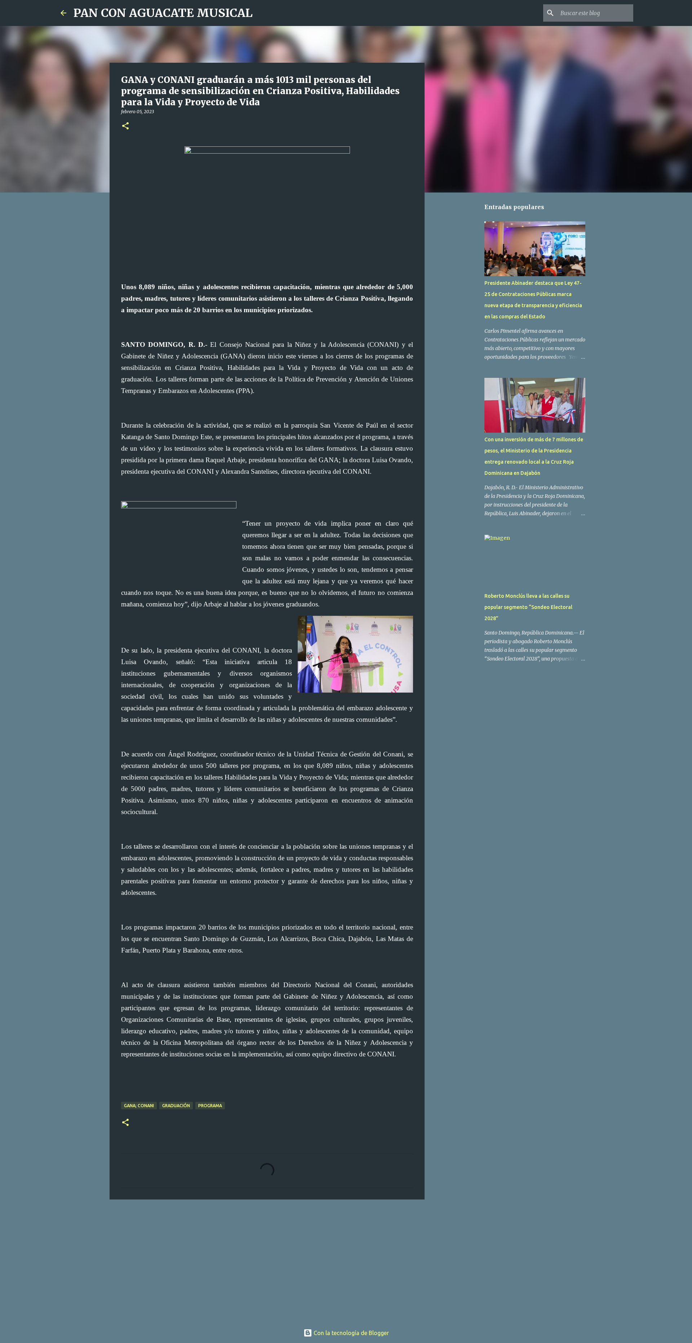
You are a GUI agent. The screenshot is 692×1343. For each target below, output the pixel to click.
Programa (210, 1105)
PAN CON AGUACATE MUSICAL (163, 13)
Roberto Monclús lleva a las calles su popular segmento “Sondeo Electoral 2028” (528, 607)
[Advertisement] (267, 1260)
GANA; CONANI (139, 1105)
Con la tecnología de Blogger (350, 1333)
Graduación (176, 1105)
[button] (125, 126)
